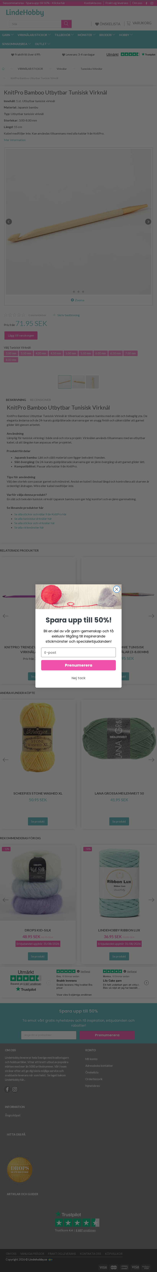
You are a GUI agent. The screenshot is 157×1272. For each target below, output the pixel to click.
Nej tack (79, 678)
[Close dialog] (116, 589)
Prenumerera (78, 665)
